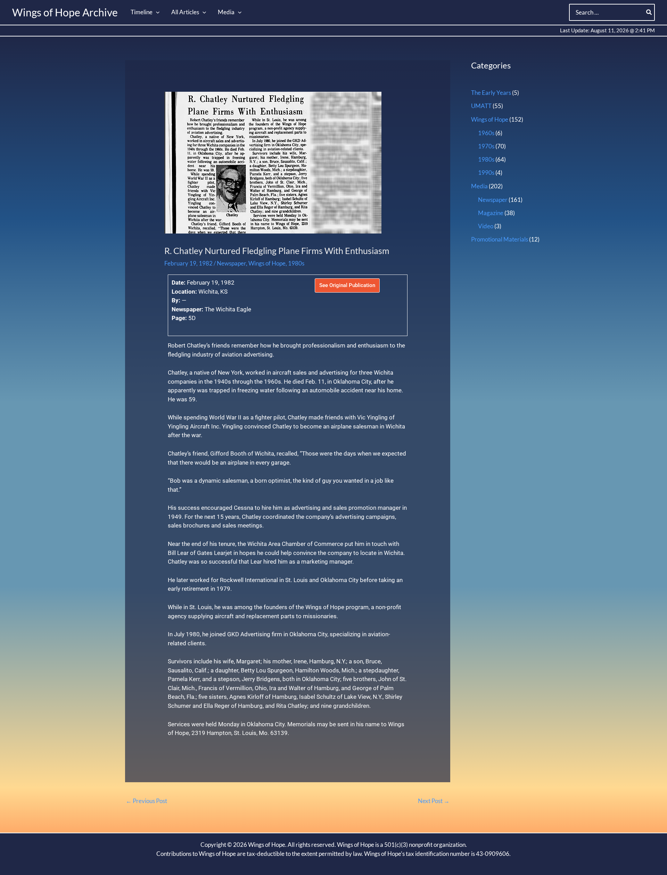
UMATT (481, 105)
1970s (486, 146)
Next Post (434, 800)
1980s (296, 263)
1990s (486, 172)
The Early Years (491, 92)
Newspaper (231, 263)
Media (479, 186)
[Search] (649, 13)
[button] (156, 12)
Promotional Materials (499, 239)
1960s (486, 133)
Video (485, 226)
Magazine (490, 212)
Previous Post (146, 800)
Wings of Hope (267, 263)
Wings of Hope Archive (65, 12)
